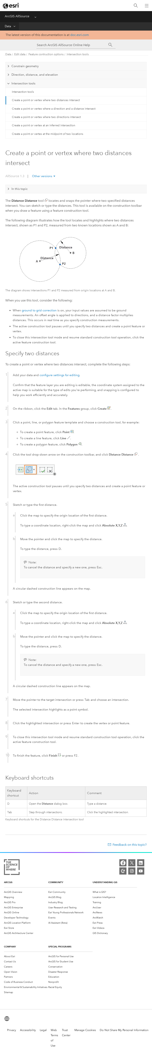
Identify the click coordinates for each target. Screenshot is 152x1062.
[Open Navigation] (147, 5)
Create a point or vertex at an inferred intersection (43, 125)
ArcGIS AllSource (17, 16)
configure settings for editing (59, 375)
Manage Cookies (85, 1030)
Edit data (19, 54)
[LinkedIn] (140, 862)
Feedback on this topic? (130, 845)
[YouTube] (140, 871)
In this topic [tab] (19, 189)
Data (8, 26)
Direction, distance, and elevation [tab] (34, 74)
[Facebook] (122, 862)
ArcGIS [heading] (8, 882)
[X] (131, 862)
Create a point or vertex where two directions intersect (46, 117)
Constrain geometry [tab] (25, 66)
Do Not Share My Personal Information (124, 1030)
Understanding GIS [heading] (105, 882)
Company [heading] (10, 946)
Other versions (42, 176)
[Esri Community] (122, 871)
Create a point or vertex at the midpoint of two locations (47, 134)
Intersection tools (78, 54)
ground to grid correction (39, 310)
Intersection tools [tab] (23, 83)
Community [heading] (55, 882)
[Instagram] (131, 871)
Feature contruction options (46, 54)
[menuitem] (26, 892)
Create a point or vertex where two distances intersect (46, 100)
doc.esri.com (79, 35)
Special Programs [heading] (59, 946)
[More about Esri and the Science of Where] (12, 868)
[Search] (136, 5)
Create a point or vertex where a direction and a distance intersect (53, 108)
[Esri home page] (11, 6)
